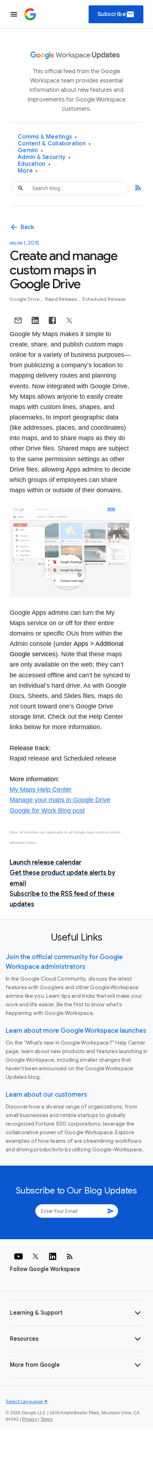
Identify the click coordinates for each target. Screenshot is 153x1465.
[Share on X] (69, 320)
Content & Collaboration (54, 143)
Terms (47, 1419)
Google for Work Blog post (47, 810)
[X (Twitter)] (35, 1256)
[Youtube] (18, 1256)
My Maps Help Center (41, 789)
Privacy (29, 1419)
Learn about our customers (46, 1094)
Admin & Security (44, 157)
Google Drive (25, 299)
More (28, 171)
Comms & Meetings (47, 137)
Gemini (30, 150)
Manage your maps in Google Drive (60, 799)
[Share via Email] (18, 320)
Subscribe (116, 14)
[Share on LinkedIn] (35, 320)
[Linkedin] (52, 1256)
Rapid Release (61, 299)
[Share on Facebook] (52, 320)
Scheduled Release (104, 299)
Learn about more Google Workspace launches (76, 1031)
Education (34, 164)
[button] (76, 1313)
